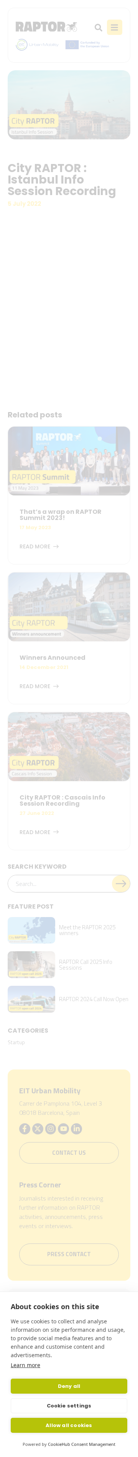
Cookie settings (69, 1405)
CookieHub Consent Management (81, 1444)
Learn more (25, 1365)
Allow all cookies (69, 1425)
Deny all (69, 1386)
